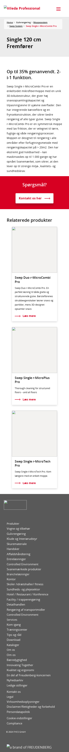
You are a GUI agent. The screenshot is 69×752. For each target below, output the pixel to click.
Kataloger (13, 645)
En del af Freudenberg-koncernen (29, 675)
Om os (11, 650)
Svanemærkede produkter (24, 569)
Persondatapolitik (18, 712)
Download (13, 640)
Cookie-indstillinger (19, 718)
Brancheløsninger (18, 574)
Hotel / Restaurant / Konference (27, 594)
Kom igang (14, 624)
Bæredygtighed (17, 660)
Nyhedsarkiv (15, 680)
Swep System (16, 26)
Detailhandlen (16, 604)
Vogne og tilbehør (18, 528)
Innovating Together (20, 665)
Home (10, 22)
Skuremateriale (17, 544)
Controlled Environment (22, 564)
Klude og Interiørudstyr (22, 539)
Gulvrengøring (16, 534)
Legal (10, 697)
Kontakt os (14, 692)
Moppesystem (40, 22)
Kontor (11, 579)
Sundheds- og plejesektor (23, 589)
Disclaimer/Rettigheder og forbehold (31, 706)
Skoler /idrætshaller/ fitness (25, 584)
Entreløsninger (16, 559)
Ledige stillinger (17, 685)
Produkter (13, 523)
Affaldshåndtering (18, 554)
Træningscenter (17, 629)
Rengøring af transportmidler (26, 609)
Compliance (14, 723)
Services (12, 619)
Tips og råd (14, 635)
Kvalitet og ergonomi (20, 670)
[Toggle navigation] (58, 9)
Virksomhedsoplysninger (23, 702)
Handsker (13, 549)
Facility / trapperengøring (23, 599)
